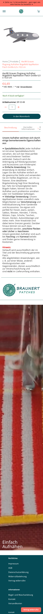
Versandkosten (26, 87)
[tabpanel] (21, 202)
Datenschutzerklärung (18, 572)
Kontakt (11, 599)
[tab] (10, 128)
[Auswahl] (18, 107)
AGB (10, 568)
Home (5, 61)
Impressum (13, 563)
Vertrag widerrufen (17, 580)
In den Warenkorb (21, 116)
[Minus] (5, 107)
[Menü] (4, 11)
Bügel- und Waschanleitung (20, 595)
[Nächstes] (38, 128)
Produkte (14, 61)
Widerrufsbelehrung (17, 576)
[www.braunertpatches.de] (21, 11)
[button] (39, 11)
